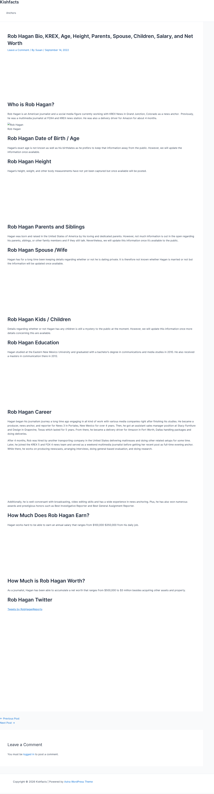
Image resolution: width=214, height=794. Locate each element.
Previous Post (9, 718)
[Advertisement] (97, 75)
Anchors (11, 12)
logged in (28, 754)
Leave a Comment (18, 50)
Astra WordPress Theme (78, 781)
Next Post (7, 722)
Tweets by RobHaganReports (25, 609)
